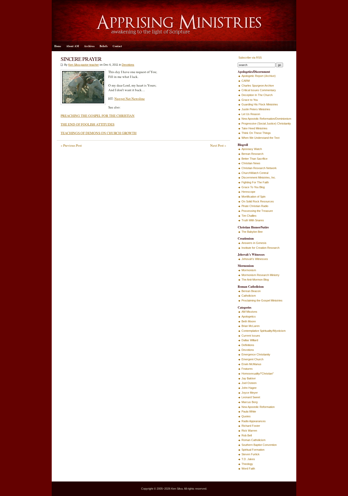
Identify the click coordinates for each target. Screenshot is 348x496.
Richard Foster (251, 425)
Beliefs (104, 46)
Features (247, 368)
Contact (117, 46)
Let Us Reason (251, 114)
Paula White (249, 411)
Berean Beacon (251, 291)
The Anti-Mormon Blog (255, 279)
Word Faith (248, 468)
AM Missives (249, 311)
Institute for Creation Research (260, 247)
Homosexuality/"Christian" (258, 373)
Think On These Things (256, 132)
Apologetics (249, 316)
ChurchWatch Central (255, 172)
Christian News (251, 163)
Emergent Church (252, 359)
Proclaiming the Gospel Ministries (262, 300)
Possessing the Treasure (257, 210)
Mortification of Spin (253, 196)
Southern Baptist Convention (259, 444)
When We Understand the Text (260, 137)
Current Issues (251, 335)
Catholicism (249, 295)
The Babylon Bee (252, 231)
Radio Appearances (254, 421)
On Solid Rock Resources (258, 201)
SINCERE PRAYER (81, 58)
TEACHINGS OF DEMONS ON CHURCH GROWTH (99, 133)
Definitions (248, 345)
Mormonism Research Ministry (260, 275)
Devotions (128, 64)
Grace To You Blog (253, 187)
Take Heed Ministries (254, 128)
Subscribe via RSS (250, 57)
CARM (246, 80)
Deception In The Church (257, 95)
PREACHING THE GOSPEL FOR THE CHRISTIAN (98, 115)
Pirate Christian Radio (255, 206)
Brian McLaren (251, 325)
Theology (247, 463)
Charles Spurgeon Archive (258, 85)
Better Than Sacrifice (254, 158)
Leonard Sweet (251, 397)
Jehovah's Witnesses (255, 258)
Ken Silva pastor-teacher (83, 64)
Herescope (248, 191)
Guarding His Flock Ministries (260, 104)
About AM (72, 46)
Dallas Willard (250, 340)
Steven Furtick (251, 454)
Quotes (246, 416)
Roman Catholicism (253, 440)
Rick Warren (249, 430)
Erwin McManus (251, 364)
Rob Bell (247, 435)
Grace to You (250, 99)
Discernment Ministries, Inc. (259, 177)
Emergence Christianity (256, 354)
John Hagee (249, 387)
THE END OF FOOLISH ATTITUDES (87, 124)
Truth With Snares (253, 220)
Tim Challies (249, 215)
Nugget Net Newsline (129, 98)
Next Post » (218, 145)
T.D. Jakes (248, 459)
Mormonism (249, 270)
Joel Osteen (249, 382)
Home (57, 46)
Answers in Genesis (254, 242)
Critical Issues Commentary (259, 90)
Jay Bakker (249, 378)
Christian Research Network (259, 168)
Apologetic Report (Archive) (259, 75)
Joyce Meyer (250, 392)
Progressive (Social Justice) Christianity (266, 123)
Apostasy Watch (252, 148)
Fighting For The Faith (255, 182)
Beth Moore (249, 321)
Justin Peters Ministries (256, 109)
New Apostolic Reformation (258, 406)
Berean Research (252, 153)
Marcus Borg (250, 402)
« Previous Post (71, 145)
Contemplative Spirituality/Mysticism (264, 330)
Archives (89, 46)
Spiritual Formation (253, 449)
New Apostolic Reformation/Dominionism (266, 118)
